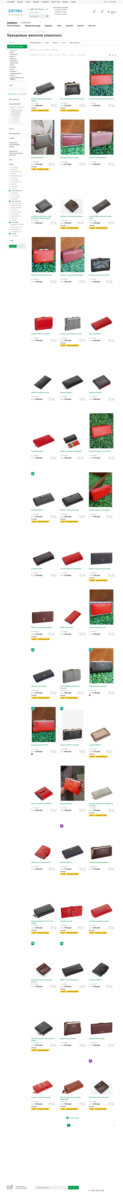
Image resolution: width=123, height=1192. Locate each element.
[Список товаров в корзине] (112, 13)
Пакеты (12, 75)
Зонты (12, 69)
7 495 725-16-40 (36, 9)
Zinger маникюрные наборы (17, 78)
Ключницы (13, 54)
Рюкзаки (13, 67)
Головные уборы (15, 73)
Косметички (14, 63)
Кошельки (48, 25)
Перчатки (91, 25)
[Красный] (89, 695)
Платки (12, 56)
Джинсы (81, 25)
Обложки (13, 58)
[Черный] (32, 754)
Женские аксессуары (32, 25)
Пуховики (69, 25)
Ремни (12, 65)
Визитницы (14, 61)
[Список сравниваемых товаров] (94, 12)
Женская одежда (13, 25)
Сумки (59, 25)
